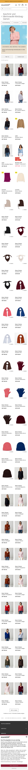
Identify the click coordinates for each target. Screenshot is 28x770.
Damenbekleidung (6, 22)
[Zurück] (2, 16)
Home (2, 718)
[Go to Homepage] (5, 5)
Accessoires (16, 22)
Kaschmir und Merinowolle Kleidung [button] (13, 718)
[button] (14, 34)
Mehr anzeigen (14, 710)
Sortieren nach (21, 56)
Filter (6, 56)
